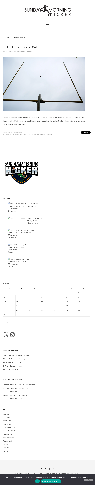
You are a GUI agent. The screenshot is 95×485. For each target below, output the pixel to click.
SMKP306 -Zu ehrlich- (35, 218)
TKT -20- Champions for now (13, 366)
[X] (6, 335)
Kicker (39, 134)
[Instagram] (12, 335)
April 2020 (6, 417)
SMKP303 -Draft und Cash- (17, 262)
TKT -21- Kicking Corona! (12, 362)
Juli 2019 (6, 444)
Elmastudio (78, 473)
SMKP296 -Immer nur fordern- (21, 392)
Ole (15, 51)
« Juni (5, 322)
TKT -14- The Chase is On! (20, 47)
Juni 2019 (6, 448)
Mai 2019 (6, 451)
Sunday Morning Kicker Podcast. (30, 473)
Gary (35, 134)
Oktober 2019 (8, 434)
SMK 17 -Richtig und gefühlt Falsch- (16, 355)
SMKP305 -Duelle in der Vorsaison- (20, 233)
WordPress (56, 473)
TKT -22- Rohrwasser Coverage (14, 359)
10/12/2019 (6, 51)
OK (37, 481)
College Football (14, 132)
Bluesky (45, 470)
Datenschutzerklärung (51, 481)
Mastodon (54, 470)
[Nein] (88, 479)
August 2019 (7, 441)
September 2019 (9, 437)
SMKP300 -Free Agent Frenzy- (21, 388)
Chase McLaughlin (16, 134)
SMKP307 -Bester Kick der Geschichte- (22, 206)
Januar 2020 (7, 424)
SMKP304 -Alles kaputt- (16, 247)
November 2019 (9, 431)
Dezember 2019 (9, 427)
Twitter (41, 470)
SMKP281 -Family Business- (18, 395)
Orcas (43, 134)
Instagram (49, 470)
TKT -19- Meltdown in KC (12, 369)
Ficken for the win (28, 134)
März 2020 (7, 421)
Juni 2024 (6, 414)
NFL (20, 132)
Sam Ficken (48, 134)
